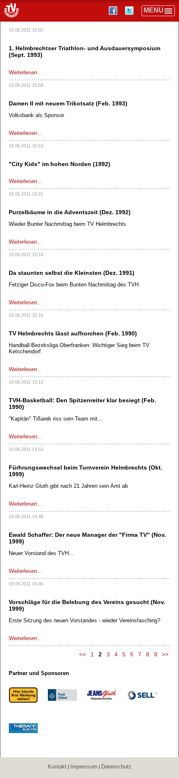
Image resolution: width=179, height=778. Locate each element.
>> (165, 654)
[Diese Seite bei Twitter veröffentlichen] (130, 10)
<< (82, 654)
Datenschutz (116, 766)
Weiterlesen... (25, 72)
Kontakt (57, 766)
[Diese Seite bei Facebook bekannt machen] (114, 10)
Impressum (83, 766)
